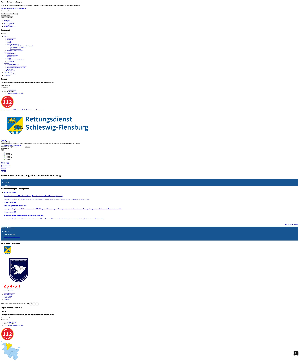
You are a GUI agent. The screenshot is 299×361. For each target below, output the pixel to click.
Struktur (9, 41)
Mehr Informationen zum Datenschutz (11, 145)
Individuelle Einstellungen (7, 17)
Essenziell (5, 11)
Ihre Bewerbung (8, 72)
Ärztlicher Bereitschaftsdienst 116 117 (17, 66)
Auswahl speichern (5, 15)
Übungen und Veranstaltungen (15, 50)
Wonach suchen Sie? (6, 146)
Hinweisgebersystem (6, 110)
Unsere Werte (7, 52)
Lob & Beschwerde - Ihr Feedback (15, 60)
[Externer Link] (151, 288)
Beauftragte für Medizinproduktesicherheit (21, 46)
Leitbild (9, 58)
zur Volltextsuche (8, 21)
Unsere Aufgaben (11, 38)
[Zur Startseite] (47, 138)
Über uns (6, 36)
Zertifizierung (10, 61)
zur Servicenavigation (9, 26)
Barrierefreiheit (26, 110)
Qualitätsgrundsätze (12, 55)
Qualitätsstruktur (11, 56)
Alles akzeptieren (5, 13)
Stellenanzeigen (11, 74)
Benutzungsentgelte (15, 49)
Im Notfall (6, 63)
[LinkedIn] (37, 303)
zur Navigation (8, 25)
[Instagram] (31, 303)
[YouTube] (34, 303)
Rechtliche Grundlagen (13, 44)
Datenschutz (34, 110)
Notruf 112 (10, 69)
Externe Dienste (14, 11)
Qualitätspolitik (11, 53)
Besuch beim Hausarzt (13, 64)
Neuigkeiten (7, 75)
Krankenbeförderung (9, 70)
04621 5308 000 (12, 90)
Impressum (41, 110)
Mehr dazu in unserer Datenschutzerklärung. (13, 8)
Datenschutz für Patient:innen (18, 47)
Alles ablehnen (13, 13)
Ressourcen (10, 39)
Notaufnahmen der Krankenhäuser (16, 67)
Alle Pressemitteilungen (291, 224)
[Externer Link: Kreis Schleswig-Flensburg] (151, 250)
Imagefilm (10, 42)
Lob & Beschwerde (17, 110)
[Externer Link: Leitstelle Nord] (151, 270)
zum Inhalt (7, 20)
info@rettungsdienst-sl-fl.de (15, 93)
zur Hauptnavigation (9, 23)
